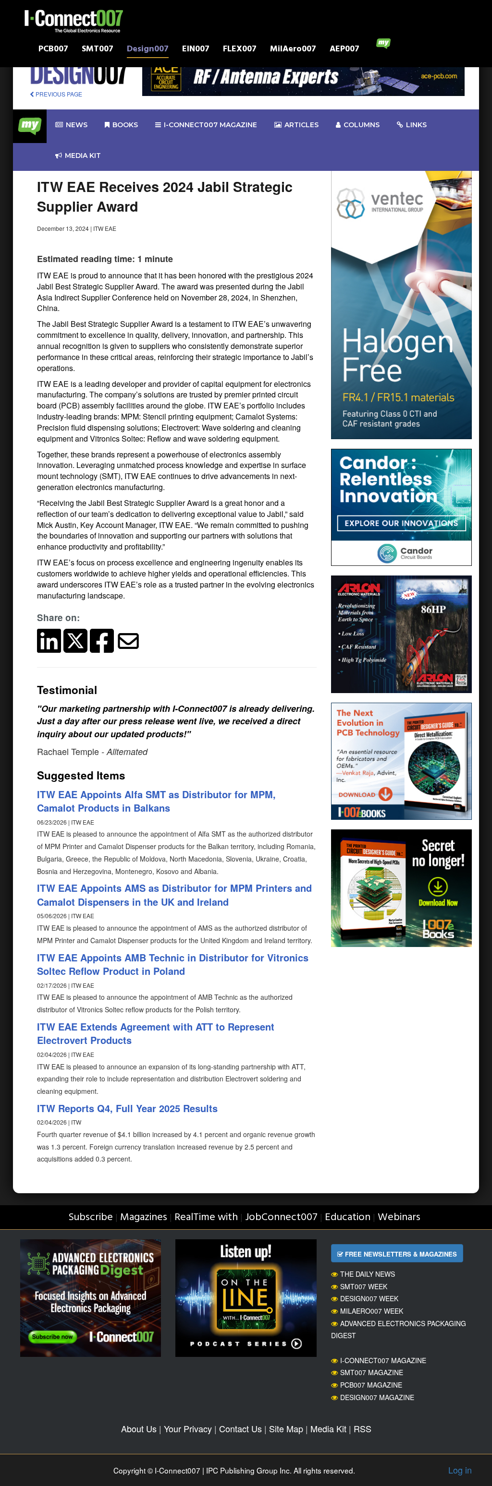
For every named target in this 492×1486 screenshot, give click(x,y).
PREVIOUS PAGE (58, 94)
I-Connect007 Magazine (210, 124)
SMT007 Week (363, 1286)
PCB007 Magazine (371, 1385)
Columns (362, 124)
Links (416, 124)
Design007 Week (369, 1298)
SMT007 (97, 50)
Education (347, 1217)
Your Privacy (188, 1428)
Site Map (286, 1428)
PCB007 (53, 50)
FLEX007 (240, 50)
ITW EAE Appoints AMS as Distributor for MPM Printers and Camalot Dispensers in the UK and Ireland (174, 895)
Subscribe (90, 1217)
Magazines (143, 1217)
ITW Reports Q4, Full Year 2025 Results (127, 1108)
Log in (460, 1469)
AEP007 (344, 50)
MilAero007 (293, 50)
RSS (362, 1428)
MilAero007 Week (371, 1311)
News (76, 124)
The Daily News (367, 1274)
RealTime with (206, 1217)
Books (125, 124)
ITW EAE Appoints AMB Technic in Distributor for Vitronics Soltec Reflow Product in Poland (172, 964)
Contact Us (240, 1428)
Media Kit (328, 1428)
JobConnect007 (281, 1217)
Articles (301, 124)
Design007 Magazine (377, 1397)
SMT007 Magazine (371, 1372)
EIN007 (195, 50)
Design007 (148, 50)
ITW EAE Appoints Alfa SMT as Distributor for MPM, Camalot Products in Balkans (156, 801)
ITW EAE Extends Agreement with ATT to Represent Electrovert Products (155, 1033)
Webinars (399, 1217)
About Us (139, 1428)
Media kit (83, 155)
